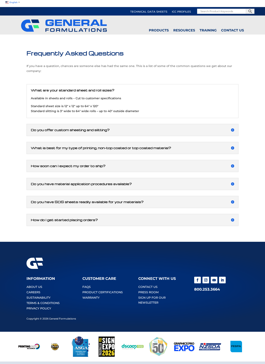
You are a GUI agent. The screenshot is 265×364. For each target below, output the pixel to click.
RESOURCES (184, 30)
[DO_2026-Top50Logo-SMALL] (158, 356)
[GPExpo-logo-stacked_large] (184, 356)
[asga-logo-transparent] (81, 356)
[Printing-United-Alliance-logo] (29, 356)
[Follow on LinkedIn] (222, 280)
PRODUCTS (159, 30)
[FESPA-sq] (236, 356)
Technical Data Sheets (148, 11)
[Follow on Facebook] (197, 280)
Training (208, 30)
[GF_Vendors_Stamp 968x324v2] (55, 356)
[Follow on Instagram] (205, 280)
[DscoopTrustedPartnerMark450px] (133, 356)
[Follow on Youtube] (214, 280)
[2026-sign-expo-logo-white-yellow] (107, 356)
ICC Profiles (181, 11)
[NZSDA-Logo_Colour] (210, 356)
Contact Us (232, 30)
